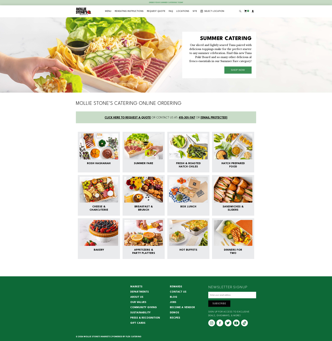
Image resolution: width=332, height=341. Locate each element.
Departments (139, 292)
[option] (166, 55)
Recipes (175, 318)
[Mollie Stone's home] (83, 11)
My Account (253, 11)
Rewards (176, 287)
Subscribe (219, 303)
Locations (182, 11)
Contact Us (178, 292)
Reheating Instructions (129, 11)
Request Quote (156, 11)
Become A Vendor (182, 307)
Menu (108, 11)
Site (195, 11)
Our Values (138, 302)
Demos (174, 313)
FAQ (171, 11)
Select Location (213, 11)
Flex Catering (133, 337)
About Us (136, 297)
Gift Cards (138, 323)
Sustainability (140, 313)
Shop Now (238, 70)
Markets (136, 287)
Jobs (173, 302)
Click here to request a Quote (128, 117)
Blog (173, 297)
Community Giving (143, 307)
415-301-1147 (187, 117)
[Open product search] (240, 11)
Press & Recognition (145, 318)
